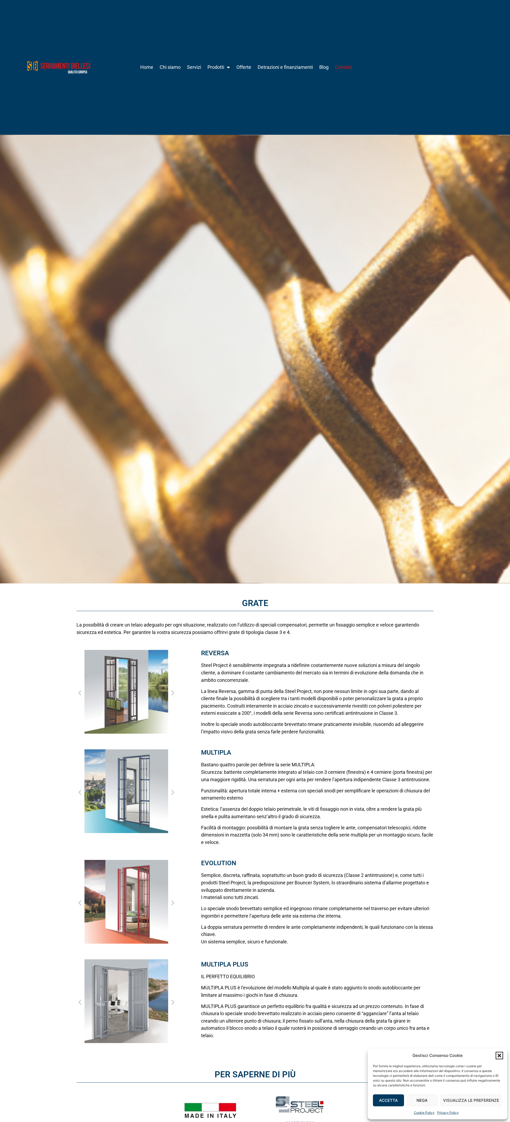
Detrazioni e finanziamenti (285, 67)
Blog (324, 67)
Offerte (243, 67)
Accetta (388, 1100)
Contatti (343, 67)
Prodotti (215, 67)
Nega (422, 1100)
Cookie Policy (424, 1113)
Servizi (194, 67)
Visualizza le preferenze (471, 1100)
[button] (499, 1055)
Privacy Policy (448, 1113)
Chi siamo (170, 67)
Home (146, 67)
